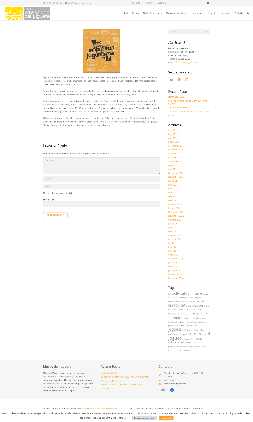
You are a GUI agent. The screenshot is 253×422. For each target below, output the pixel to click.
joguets (175, 329)
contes (200, 301)
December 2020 (175, 258)
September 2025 (176, 161)
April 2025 (173, 169)
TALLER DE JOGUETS (178, 107)
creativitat (177, 305)
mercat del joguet (181, 334)
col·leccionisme (175, 301)
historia (191, 318)
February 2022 (175, 235)
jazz (195, 322)
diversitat (189, 314)
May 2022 (173, 227)
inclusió (181, 322)
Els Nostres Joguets (155, 408)
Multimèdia (198, 408)
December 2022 (175, 212)
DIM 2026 (173, 115)
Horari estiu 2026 (176, 96)
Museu (139, 408)
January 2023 (174, 208)
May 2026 (173, 134)
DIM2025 (181, 313)
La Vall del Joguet (190, 329)
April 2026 (173, 138)
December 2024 (175, 173)
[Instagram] (186, 79)
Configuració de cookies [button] (144, 418)
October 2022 (174, 219)
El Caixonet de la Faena (178, 408)
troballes (186, 350)
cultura (199, 305)
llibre (202, 330)
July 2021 (172, 243)
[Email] (172, 79)
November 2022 (176, 215)
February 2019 (175, 274)
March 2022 (174, 231)
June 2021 (173, 247)
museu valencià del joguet (185, 340)
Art (201, 293)
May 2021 (173, 250)
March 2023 (174, 200)
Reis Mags (195, 346)
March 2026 (174, 141)
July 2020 (172, 262)
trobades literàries (175, 350)
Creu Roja (190, 306)
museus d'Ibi (187, 339)
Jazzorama (202, 322)
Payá (200, 343)
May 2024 (173, 188)
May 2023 (173, 196)
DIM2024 (172, 313)
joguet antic (193, 325)
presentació (173, 346)
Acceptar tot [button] (166, 418)
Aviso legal (89, 408)
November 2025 (176, 153)
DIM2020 (199, 310)
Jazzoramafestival (176, 325)
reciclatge (184, 346)
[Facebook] (208, 3)
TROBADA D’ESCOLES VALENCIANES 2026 (188, 111)
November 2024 (176, 176)
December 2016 (175, 278)
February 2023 (175, 204)
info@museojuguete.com (186, 62)
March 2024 (174, 192)
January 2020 (174, 270)
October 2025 (174, 157)
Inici (131, 408)
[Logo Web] (27, 13)
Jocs (186, 326)
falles (186, 318)
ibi (197, 317)
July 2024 (172, 180)
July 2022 (172, 223)
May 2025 (173, 165)
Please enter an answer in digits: (58, 193)
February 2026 (175, 145)
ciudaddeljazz (195, 297)
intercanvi (189, 322)
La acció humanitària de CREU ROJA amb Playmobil (125, 376)
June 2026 (173, 130)
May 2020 (173, 266)
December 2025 (175, 149)
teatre (203, 347)
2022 (170, 294)
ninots (195, 343)
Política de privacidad (107, 408)
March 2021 (174, 254)
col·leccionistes (188, 301)
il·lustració (172, 322)
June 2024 (173, 184)
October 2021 (174, 239)
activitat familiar (185, 293)
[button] (248, 13)
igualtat (202, 318)
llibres (171, 334)
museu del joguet (189, 336)
